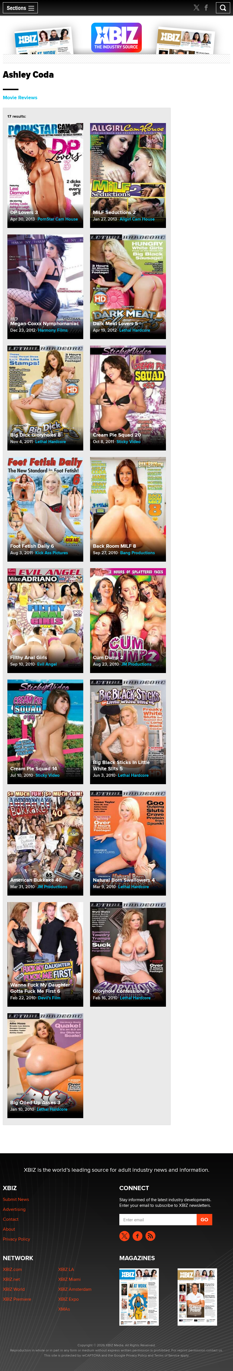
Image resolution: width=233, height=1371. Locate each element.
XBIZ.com (12, 1269)
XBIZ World (14, 1289)
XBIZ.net (11, 1279)
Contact (10, 1219)
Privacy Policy (16, 1239)
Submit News (16, 1199)
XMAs (64, 1309)
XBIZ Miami (69, 1279)
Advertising (14, 1209)
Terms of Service (167, 1355)
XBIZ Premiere (17, 1299)
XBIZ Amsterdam (74, 1289)
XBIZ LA (66, 1269)
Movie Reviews (20, 97)
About (9, 1229)
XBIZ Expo (68, 1299)
